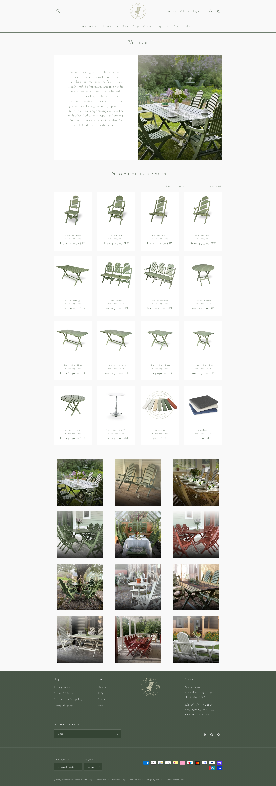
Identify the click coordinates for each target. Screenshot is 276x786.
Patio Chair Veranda (73, 235)
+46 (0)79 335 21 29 (201, 704)
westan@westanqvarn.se (199, 709)
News (100, 705)
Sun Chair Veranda (159, 235)
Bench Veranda (116, 300)
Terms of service (136, 779)
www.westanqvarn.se (197, 714)
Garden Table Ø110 (72, 430)
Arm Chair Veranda (116, 235)
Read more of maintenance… (99, 125)
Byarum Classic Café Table (116, 430)
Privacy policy (62, 687)
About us (102, 687)
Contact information (174, 779)
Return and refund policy (68, 699)
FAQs (100, 693)
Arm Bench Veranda (160, 300)
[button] (58, 11)
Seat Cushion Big (203, 430)
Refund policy (102, 779)
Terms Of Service (63, 705)
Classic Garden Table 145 (73, 365)
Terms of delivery (64, 693)
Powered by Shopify (83, 779)
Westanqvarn (67, 779)
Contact (101, 699)
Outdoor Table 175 (72, 300)
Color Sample (159, 430)
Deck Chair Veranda (203, 235)
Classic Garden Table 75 (203, 365)
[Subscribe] (117, 733)
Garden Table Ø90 (203, 300)
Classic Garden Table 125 (116, 365)
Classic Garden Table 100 (160, 365)
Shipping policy (154, 779)
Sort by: (169, 185)
